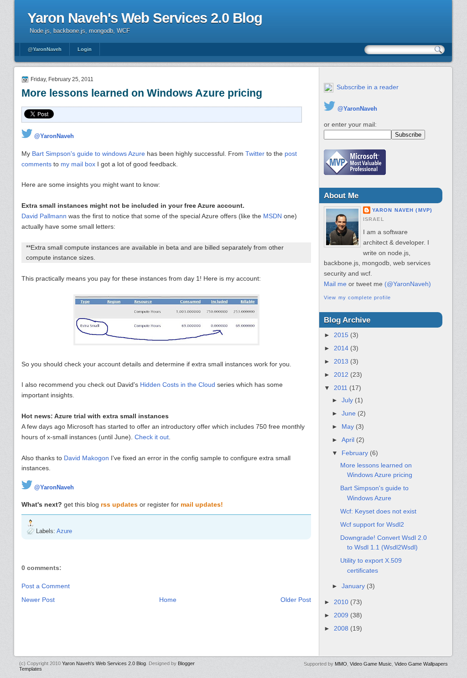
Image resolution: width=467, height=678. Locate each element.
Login (85, 49)
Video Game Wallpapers (421, 664)
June (350, 413)
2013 (342, 361)
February (356, 453)
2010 (342, 602)
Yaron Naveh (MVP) (402, 210)
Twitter (255, 153)
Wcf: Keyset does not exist (378, 511)
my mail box (78, 164)
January (354, 586)
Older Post (295, 599)
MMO (341, 664)
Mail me (335, 284)
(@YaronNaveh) (407, 284)
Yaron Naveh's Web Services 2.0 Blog (144, 18)
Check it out (152, 437)
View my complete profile (357, 297)
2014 (342, 348)
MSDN (272, 216)
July (348, 400)
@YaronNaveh (45, 49)
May (349, 426)
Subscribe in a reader (368, 87)
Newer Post (38, 599)
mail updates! (202, 504)
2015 (342, 335)
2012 (342, 374)
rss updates (119, 504)
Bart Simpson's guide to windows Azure (88, 153)
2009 (342, 615)
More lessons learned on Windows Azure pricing (141, 93)
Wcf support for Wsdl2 (372, 524)
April (349, 439)
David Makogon (86, 458)
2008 (342, 628)
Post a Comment (45, 586)
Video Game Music (371, 664)
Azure (64, 531)
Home (167, 599)
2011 (341, 387)
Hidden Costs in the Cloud (177, 384)
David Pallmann (44, 216)
